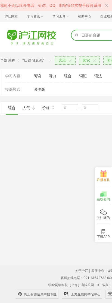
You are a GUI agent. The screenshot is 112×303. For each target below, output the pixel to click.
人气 (27, 107)
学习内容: (13, 75)
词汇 (83, 75)
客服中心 (97, 271)
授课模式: (13, 89)
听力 (52, 75)
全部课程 (7, 60)
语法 (98, 75)
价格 (46, 107)
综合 (67, 75)
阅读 (37, 75)
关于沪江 (81, 271)
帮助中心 (84, 16)
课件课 (39, 89)
